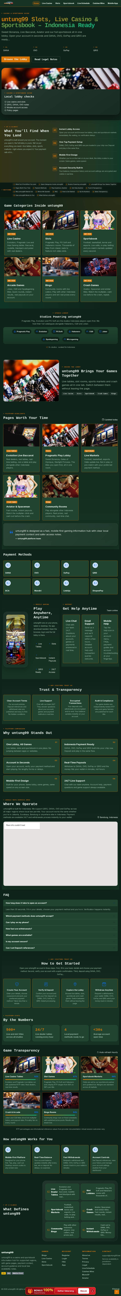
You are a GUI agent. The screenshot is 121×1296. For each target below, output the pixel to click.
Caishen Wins (99, 3)
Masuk (83, 1291)
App (64, 1265)
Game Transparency (100, 191)
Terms (85, 1258)
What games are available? (19, 935)
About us (86, 1255)
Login (64, 1258)
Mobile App (113, 3)
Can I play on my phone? (17, 922)
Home (36, 3)
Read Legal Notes (46, 59)
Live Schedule (83, 3)
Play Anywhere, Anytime (58, 188)
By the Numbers (84, 191)
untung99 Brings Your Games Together (102, 184)
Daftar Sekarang (66, 1291)
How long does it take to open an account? (26, 903)
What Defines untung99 (46, 195)
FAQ (55, 191)
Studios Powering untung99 (76, 184)
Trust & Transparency (94, 188)
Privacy (85, 1262)
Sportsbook (68, 3)
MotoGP (85, 1275)
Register (66, 1255)
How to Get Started (67, 191)
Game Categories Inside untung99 (51, 184)
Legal (84, 1265)
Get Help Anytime (76, 188)
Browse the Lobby (15, 59)
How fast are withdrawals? (19, 929)
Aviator (85, 1278)
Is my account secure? (17, 941)
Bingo (44, 1255)
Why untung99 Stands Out (23, 191)
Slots (57, 3)
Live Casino (47, 3)
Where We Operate (43, 191)
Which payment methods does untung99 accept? (30, 916)
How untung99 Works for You (24, 195)
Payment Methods (40, 188)
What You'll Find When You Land (25, 184)
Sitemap (116, 1289)
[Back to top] (116, 1292)
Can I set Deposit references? (20, 948)
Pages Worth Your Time (22, 188)
